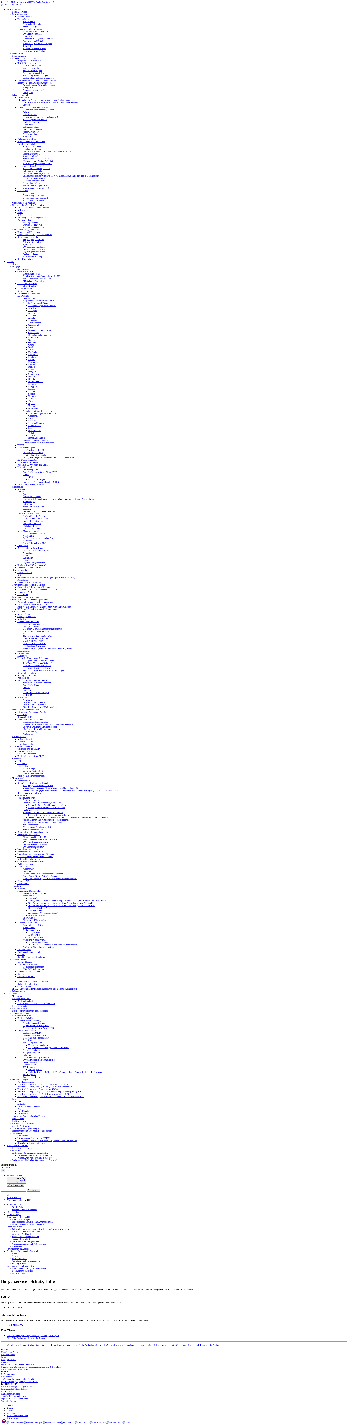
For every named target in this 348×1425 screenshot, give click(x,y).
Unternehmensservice (26, 741)
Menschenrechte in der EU (28, 834)
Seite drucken (12, 1418)
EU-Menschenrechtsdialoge (35, 844)
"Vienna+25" (23, 881)
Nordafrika (27, 541)
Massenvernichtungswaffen (29, 891)
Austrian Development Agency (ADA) (39, 1028)
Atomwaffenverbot (36, 910)
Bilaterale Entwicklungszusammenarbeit (40, 727)
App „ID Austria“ (8, 1359)
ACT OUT (27, 634)
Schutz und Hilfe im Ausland (29, 29)
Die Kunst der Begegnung (34, 646)
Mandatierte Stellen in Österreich (37, 440)
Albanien (32, 313)
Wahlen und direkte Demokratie (31, 141)
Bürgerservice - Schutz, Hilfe (24, 58)
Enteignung (28, 92)
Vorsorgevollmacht (31, 132)
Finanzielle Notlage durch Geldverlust (39, 39)
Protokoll (16, 1150)
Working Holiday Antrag (33, 227)
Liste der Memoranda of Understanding (40, 707)
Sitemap (10, 1406)
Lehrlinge (27, 1055)
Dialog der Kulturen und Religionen (32, 658)
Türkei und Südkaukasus (33, 506)
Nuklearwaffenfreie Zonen (39, 908)
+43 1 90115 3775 (15, 1325)
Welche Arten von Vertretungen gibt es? (34, 1158)
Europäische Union (31, 685)
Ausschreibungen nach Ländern (36, 303)
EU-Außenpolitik (24, 467)
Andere (31, 435)
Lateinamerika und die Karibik (30, 567)
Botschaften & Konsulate (17, 1145)
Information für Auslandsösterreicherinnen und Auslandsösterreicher (46, 100)
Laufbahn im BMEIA (26, 1030)
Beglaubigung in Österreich (34, 249)
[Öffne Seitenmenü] (15, 1185)
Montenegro (33, 374)
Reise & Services (14, 9)
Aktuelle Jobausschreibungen (30, 1020)
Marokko (32, 364)
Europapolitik (18, 266)
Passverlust (27, 36)
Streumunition (29, 927)
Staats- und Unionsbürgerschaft (30, 166)
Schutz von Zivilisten (26, 592)
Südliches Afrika (30, 526)
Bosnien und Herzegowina (39, 330)
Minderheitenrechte (31, 825)
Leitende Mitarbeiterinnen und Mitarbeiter (30, 1011)
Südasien (27, 555)
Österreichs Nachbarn (32, 496)
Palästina (32, 384)
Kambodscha (34, 352)
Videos (20, 1109)
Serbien (31, 394)
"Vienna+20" (23, 883)
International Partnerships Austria (26, 709)
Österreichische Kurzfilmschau (36, 631)
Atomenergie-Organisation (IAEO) (43, 913)
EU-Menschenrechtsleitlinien (35, 842)
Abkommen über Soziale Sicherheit (38, 161)
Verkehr (31, 433)
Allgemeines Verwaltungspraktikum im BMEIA (48, 1047)
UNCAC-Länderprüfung (33, 969)
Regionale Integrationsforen (35, 563)
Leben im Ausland (20, 95)
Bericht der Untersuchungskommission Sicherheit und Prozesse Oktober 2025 (50, 1096)
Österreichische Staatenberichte (30, 861)
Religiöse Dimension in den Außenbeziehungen (43, 670)
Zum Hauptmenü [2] (23, 2)
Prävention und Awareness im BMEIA (34, 1138)
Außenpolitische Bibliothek (23, 1123)
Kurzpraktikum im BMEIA (34, 1052)
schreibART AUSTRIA (33, 641)
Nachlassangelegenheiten (33, 73)
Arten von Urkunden (32, 242)
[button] (14, 1175)
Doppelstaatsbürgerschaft (33, 181)
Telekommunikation (26, 976)
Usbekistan (33, 408)
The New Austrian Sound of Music (38, 636)
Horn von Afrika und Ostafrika (36, 518)
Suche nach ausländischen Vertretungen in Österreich (35, 1160)
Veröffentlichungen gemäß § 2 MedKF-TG (19, 1381)
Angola (31, 318)
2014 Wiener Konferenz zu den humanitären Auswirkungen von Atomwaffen (61, 905)
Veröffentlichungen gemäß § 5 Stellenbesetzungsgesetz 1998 (43, 1094)
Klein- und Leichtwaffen (33, 937)
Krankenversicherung (32, 149)
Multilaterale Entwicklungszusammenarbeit (41, 729)
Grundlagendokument (26, 616)
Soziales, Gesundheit (26, 144)
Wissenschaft (23, 678)
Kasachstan (33, 354)
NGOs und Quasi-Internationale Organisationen (37, 609)
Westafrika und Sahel (32, 523)
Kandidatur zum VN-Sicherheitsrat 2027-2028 (37, 590)
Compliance (17, 1133)
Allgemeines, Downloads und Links (38, 301)
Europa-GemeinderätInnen (28, 293)
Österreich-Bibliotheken (27, 673)
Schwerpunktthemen (26, 798)
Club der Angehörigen (21, 1126)
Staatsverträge (23, 766)
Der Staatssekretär (19, 1006)
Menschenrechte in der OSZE (30, 852)
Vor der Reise (23, 19)
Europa (20, 492)
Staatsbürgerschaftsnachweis (35, 119)
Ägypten (32, 308)
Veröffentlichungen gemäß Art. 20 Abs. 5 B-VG (38, 1089)
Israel (30, 347)
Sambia (31, 391)
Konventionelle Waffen (27, 923)
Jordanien (32, 350)
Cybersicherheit (24, 986)
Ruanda (31, 389)
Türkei (31, 401)
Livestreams (22, 1114)
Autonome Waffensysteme (34, 940)
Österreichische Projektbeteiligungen (38, 443)
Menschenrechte (19, 778)
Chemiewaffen (29, 918)
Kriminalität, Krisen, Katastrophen (37, 43)
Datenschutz (12, 1410)
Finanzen (32, 421)
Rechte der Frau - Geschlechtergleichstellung (42, 803)
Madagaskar (33, 362)
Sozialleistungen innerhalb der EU (37, 163)
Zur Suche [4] (43, 2)
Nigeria (31, 379)
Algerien (32, 315)
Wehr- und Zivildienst (26, 139)
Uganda (31, 403)
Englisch (6, 1167)
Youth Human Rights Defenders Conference (42, 876)
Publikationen (23, 653)
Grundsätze (22, 795)
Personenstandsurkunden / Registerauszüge (41, 117)
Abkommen (22, 697)
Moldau (31, 369)
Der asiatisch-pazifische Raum (30, 548)
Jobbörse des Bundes (32, 1077)
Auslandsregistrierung (33, 1335)
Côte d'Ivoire (33, 332)
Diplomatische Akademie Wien (36, 1025)
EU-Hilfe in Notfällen (32, 34)
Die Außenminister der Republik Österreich (36, 1003)
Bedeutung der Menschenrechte (31, 793)
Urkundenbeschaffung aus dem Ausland (34, 234)
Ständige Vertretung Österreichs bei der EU (41, 276)
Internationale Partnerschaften (30, 719)
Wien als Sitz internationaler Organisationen (30, 599)
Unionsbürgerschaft (31, 183)
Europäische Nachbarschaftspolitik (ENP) (41, 482)
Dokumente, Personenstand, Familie (32, 107)
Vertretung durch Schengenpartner (32, 217)
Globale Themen (19, 959)
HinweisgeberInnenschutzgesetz (31, 1143)
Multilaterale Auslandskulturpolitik (32, 680)
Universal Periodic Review (29, 859)
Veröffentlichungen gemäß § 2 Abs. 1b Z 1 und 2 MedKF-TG (44, 1084)
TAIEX (20, 445)
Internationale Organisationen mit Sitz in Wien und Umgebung (44, 607)
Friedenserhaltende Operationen (25, 597)
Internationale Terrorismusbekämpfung (34, 981)
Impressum (11, 1413)
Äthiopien (32, 310)
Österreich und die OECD (23, 746)
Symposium (28, 871)
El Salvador (33, 337)
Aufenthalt (22, 210)
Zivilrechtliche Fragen (32, 70)
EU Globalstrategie (36, 479)
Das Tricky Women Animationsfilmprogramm (42, 629)
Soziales (31, 428)
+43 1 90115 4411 (14, 1307)
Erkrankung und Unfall (33, 41)
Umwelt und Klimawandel (28, 971)
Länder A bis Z (18, 53)
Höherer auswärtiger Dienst (34, 1035)
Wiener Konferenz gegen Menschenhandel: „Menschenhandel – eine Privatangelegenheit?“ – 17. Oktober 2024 (70, 790)
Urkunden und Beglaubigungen (25, 230)
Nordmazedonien (35, 381)
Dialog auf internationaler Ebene (37, 668)
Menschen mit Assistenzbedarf (36, 159)
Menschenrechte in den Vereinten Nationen (35, 854)
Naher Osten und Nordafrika (29, 531)
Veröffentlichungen (20, 1079)
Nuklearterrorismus (36, 915)
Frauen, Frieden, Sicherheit (29, 582)
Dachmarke (22, 714)
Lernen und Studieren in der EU (31, 484)
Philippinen (33, 386)
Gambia (31, 340)
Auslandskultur (18, 612)
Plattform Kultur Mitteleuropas (36, 692)
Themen (10, 261)
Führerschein (28, 124)
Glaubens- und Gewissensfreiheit (37, 827)
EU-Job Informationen (32, 1062)
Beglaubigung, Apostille (27, 237)
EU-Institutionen (24, 288)
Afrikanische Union (31, 528)
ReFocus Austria (8, 1374)
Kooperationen (23, 651)
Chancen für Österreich (33, 452)
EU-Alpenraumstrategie (27, 462)
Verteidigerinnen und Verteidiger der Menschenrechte (46, 820)
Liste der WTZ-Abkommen (34, 705)
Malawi (31, 367)
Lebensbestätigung (31, 127)
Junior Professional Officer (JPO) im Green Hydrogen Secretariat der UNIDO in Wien (65, 1072)
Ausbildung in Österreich (33, 200)
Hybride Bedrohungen (27, 984)
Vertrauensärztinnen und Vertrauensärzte (34, 188)
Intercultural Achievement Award (37, 665)
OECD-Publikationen (26, 754)
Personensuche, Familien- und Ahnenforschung (37, 80)
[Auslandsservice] (113, 1345)
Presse (14, 1099)
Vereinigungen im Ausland (23, 203)
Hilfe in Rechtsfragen (26, 63)
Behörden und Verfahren (33, 171)
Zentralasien (22, 545)
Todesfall (27, 46)
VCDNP (21, 954)
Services (26, 105)
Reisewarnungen (19, 56)
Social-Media (23, 1111)
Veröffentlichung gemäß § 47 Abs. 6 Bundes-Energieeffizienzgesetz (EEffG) (50, 1091)
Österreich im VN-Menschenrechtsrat (33, 832)
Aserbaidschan (34, 323)
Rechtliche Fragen (30, 26)
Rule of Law (22, 594)
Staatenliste (22, 763)
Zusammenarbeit (24, 751)
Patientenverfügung (31, 134)
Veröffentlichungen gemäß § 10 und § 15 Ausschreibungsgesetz (44, 1087)
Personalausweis (30, 114)
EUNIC (26, 687)
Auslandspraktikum (31, 1050)
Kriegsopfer (28, 88)
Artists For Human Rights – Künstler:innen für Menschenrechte (50, 878)
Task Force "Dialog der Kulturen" (37, 663)
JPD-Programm (29, 1074)
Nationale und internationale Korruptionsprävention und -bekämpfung (47, 1140)
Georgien (32, 342)
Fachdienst (27, 1040)
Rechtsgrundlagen (30, 254)
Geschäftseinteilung (20, 1013)
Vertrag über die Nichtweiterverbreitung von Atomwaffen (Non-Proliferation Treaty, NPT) (67, 900)
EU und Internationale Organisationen (33, 1057)
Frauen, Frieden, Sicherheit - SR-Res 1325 (46, 807)
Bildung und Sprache (26, 675)
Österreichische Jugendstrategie (25, 1128)
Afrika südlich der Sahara (28, 514)
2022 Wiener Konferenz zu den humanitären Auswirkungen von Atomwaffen (61, 903)
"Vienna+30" (23, 866)
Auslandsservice (8, 1354)
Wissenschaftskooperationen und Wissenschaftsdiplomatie (47, 648)
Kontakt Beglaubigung (32, 256)
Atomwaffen (28, 896)
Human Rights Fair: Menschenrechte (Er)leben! (43, 874)
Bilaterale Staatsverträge (33, 771)
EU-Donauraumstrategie (27, 460)
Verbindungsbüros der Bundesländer (38, 279)
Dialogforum (22, 580)
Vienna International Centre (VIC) (32, 604)
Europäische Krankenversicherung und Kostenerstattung (47, 151)
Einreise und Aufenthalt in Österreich (28, 205)
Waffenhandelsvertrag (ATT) (29, 952)
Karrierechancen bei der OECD (31, 756)
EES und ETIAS (24, 215)
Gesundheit (33, 416)
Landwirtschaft (34, 425)
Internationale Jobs (31, 1065)
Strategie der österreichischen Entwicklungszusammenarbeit (48, 724)
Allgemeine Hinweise (32, 24)
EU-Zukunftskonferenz (27, 283)
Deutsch (19, 1182)
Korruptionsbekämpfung (27, 964)
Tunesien (32, 399)
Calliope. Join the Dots (32, 626)
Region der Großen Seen (33, 521)
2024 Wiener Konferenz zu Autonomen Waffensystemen (52, 945)
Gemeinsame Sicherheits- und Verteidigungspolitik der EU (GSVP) (46, 577)
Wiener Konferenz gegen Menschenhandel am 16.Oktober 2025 (50, 788)
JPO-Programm (29, 1067)
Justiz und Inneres (36, 423)
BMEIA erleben (19, 1121)
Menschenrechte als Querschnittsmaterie (40, 839)
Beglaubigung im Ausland (34, 252)
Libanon (31, 359)
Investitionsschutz (25, 744)
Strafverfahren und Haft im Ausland (38, 78)
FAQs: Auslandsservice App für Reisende (26, 1338)
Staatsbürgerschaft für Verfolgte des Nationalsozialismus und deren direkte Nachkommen (61, 176)
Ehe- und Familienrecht (33, 129)
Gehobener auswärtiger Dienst (36, 1038)
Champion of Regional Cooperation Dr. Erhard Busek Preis (48, 457)
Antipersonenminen (31, 930)
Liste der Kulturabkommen (34, 702)
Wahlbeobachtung (25, 864)
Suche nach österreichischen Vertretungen (30, 1153)
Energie (31, 418)
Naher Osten (28, 536)
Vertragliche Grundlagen (27, 286)
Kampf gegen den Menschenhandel (32, 783)
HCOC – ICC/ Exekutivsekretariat (32, 957)
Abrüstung (16, 886)
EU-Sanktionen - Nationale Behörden (39, 511)
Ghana (31, 345)
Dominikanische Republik (39, 335)
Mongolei (32, 372)
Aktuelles (21, 619)
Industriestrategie (19, 991)
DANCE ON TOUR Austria (35, 638)
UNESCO (27, 695)
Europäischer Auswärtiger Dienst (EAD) (40, 472)
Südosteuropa (29, 501)
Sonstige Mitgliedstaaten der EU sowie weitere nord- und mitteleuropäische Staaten (58, 499)
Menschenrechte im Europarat (30, 849)
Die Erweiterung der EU (27, 447)
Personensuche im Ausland (34, 51)
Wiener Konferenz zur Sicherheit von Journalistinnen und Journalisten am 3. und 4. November (68, 817)
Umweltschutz (34, 430)
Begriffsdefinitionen (26, 259)
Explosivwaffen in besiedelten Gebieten (40, 947)
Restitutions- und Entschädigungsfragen (34, 83)
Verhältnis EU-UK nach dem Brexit (32, 465)
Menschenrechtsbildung (33, 829)
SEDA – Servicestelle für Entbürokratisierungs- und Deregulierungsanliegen (44, 989)
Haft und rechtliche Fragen (34, 48)
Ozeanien (27, 560)
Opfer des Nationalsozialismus (36, 90)
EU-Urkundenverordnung (34, 247)
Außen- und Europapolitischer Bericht (28, 1116)
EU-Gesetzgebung (25, 291)
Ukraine (31, 406)
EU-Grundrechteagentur (33, 847)
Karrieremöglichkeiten (21, 1016)
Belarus (31, 327)
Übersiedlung (23, 190)
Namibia (32, 376)
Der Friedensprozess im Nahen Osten (39, 538)
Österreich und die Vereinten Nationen (28, 585)
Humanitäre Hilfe (24, 717)
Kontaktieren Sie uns (10, 1352)
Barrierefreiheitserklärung (17, 1415)
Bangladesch (33, 325)
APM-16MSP (34, 935)
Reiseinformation (19, 14)
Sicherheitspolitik (19, 570)
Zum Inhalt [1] (7, 2)
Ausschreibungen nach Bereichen (37, 411)
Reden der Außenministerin (29, 1106)
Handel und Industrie (37, 438)
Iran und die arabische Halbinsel (36, 543)
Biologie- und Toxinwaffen (34, 920)
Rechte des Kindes (31, 810)
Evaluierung (28, 734)
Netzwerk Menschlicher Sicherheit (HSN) (35, 856)
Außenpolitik (17, 487)
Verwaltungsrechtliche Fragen (35, 75)
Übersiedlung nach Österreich (35, 198)
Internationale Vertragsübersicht (30, 776)
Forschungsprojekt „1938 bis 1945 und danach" (32, 1131)
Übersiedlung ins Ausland (34, 195)
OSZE (20, 575)
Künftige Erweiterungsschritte (36, 455)
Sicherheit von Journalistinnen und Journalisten (43, 812)
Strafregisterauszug (31, 122)
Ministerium (12, 994)
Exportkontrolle (24, 949)
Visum (20, 212)
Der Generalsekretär (20, 1008)
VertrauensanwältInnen (33, 68)
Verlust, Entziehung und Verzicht (37, 185)
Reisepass (27, 112)
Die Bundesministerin (21, 998)
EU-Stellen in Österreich (33, 281)
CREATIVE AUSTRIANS (34, 643)
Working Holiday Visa (32, 225)
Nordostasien (28, 553)
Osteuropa (27, 504)
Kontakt (10, 1408)
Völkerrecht (17, 758)
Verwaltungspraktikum (32, 1043)
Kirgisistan (33, 357)
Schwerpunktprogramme (28, 621)
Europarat (27, 509)
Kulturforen (22, 656)
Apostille (27, 244)
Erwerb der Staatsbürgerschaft (36, 173)
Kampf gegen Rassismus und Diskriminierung (42, 822)
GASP (26, 474)
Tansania (32, 396)
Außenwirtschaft (19, 736)
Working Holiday (24, 220)
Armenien (32, 320)
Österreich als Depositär (33, 773)
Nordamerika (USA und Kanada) (31, 565)
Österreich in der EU (26, 271)
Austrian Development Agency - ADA (17, 1386)
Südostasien (28, 558)
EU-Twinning (23, 296)
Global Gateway (30, 732)
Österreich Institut (8, 1401)
